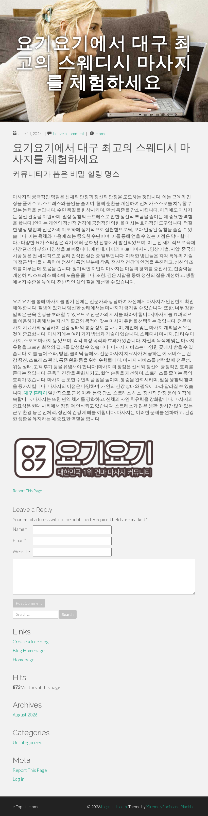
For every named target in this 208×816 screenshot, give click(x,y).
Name (20, 529)
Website (21, 551)
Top (18, 806)
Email (19, 540)
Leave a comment (68, 133)
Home (101, 133)
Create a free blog (31, 641)
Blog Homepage (29, 650)
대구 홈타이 (35, 392)
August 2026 (25, 714)
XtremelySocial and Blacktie (170, 806)
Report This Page (27, 490)
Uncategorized (27, 742)
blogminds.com (114, 806)
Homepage (23, 659)
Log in (18, 779)
